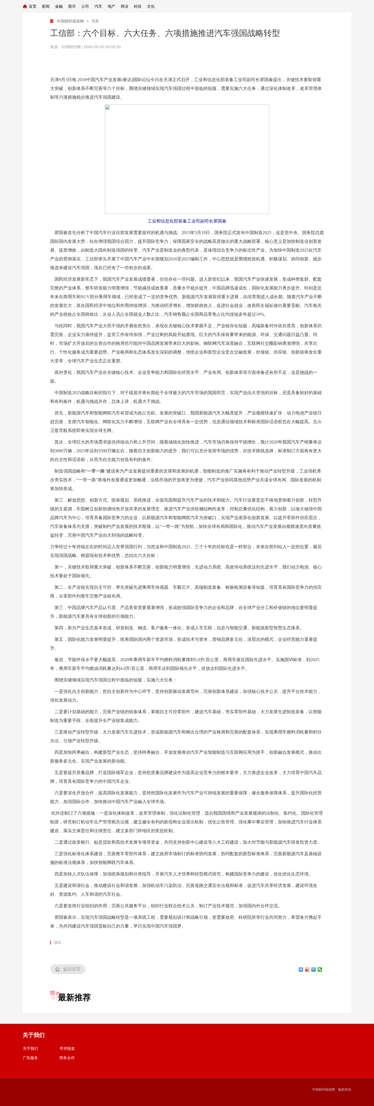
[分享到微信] (320, 969)
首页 (32, 6)
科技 (138, 6)
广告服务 (30, 1058)
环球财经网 (71, 47)
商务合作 (67, 1058)
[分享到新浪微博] (307, 969)
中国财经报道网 (70, 21)
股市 (72, 6)
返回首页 (71, 969)
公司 (85, 6)
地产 (111, 6)
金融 (59, 6)
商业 (124, 6)
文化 (151, 6)
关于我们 (30, 1048)
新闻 (46, 6)
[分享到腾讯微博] (313, 969)
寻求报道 (67, 1048)
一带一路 (96, 471)
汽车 (98, 6)
